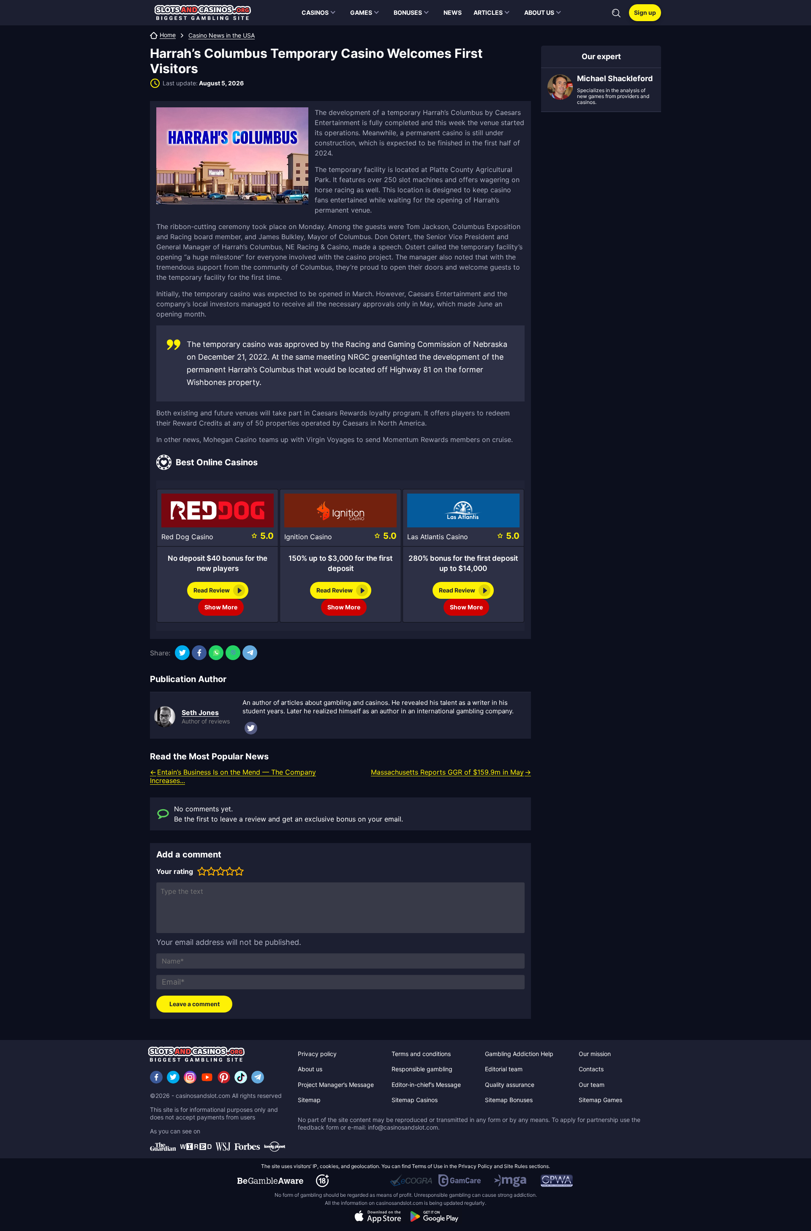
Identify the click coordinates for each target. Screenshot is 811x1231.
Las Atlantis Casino (437, 536)
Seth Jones (200, 712)
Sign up (645, 12)
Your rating (174, 871)
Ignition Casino (308, 536)
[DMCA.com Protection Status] (362, 1180)
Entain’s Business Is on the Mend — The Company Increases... (233, 776)
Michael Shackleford (615, 78)
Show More (220, 607)
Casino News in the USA (221, 35)
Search (616, 13)
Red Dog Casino (187, 536)
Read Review (211, 590)
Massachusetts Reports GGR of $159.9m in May (447, 772)
